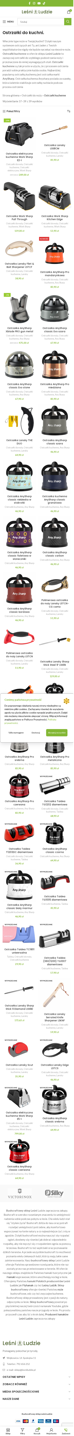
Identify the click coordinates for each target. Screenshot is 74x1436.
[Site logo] (37, 11)
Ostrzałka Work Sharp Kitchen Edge (54, 218)
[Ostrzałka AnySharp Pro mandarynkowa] (54, 252)
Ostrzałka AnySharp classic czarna (55, 850)
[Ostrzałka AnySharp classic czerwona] (19, 1151)
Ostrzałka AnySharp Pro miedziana (54, 386)
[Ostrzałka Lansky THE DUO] (19, 421)
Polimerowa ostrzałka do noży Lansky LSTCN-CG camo (55, 603)
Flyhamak (27, 1285)
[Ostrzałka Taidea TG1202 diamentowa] (54, 785)
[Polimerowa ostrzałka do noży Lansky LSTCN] (19, 638)
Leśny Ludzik (49, 1285)
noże (60, 1289)
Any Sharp (60, 282)
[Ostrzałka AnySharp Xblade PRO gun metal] (19, 309)
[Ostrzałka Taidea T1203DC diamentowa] (19, 833)
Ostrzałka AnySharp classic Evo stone (19, 386)
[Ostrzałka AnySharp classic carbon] (54, 533)
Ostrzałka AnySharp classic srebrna (55, 1120)
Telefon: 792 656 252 (18, 1363)
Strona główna (11, 95)
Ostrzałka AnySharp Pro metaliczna (54, 758)
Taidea (59, 811)
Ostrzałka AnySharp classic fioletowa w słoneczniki (19, 556)
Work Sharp (25, 170)
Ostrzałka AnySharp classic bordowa (19, 610)
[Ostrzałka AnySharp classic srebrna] (54, 1100)
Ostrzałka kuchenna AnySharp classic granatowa (54, 500)
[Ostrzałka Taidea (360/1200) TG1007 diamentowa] (54, 938)
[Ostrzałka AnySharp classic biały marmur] (19, 885)
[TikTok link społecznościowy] (44, 3)
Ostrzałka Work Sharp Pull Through (19, 218)
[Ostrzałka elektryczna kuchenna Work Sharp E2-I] (19, 134)
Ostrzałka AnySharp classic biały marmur (19, 906)
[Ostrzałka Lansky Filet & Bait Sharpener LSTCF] (19, 248)
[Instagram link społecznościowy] (34, 3)
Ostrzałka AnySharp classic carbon (55, 554)
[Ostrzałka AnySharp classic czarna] (54, 833)
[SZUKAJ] (67, 21)
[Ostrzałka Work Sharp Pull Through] (19, 196)
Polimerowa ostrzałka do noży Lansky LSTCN (19, 655)
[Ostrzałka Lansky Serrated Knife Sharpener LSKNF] (54, 994)
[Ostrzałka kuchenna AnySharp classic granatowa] (54, 477)
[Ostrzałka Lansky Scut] (19, 1049)
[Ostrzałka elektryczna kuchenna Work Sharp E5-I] (19, 1097)
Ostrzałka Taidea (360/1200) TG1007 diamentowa (54, 961)
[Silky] (54, 1193)
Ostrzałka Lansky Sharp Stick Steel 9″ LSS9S (54, 663)
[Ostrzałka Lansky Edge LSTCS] (54, 1049)
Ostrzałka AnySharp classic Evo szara (55, 330)
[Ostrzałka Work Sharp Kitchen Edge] (54, 196)
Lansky (59, 155)
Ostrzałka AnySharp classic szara (55, 442)
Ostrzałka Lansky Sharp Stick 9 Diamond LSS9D (19, 1007)
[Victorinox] (20, 1193)
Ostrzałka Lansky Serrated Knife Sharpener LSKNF (54, 1017)
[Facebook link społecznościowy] (30, 3)
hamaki (11, 1277)
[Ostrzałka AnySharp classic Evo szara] (54, 309)
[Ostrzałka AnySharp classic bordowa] (19, 589)
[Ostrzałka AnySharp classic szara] (54, 421)
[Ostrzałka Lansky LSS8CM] (54, 130)
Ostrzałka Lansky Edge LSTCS (55, 1066)
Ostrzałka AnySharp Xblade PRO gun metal (19, 330)
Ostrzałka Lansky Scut (19, 1065)
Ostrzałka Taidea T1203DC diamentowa (19, 850)
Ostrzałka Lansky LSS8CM (54, 147)
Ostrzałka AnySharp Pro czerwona (19, 803)
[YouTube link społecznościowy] (39, 3)
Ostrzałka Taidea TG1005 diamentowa (54, 898)
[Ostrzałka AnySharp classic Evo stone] (19, 365)
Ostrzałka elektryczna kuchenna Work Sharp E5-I (19, 1116)
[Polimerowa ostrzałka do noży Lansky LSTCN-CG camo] (54, 585)
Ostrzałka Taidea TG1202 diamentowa (54, 803)
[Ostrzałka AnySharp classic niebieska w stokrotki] (19, 477)
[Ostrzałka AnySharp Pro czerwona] (19, 785)
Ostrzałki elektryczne (18, 169)
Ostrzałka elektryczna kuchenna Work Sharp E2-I (19, 157)
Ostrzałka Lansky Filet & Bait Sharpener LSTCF (19, 265)
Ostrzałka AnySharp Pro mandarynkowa (54, 273)
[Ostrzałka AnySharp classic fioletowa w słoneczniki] (19, 533)
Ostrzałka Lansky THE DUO (19, 442)
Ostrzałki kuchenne (49, 447)
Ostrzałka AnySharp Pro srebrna (19, 758)
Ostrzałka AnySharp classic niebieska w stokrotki (19, 500)
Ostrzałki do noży (32, 95)
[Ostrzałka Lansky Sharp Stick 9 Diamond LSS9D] (19, 990)
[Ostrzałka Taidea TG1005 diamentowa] (54, 881)
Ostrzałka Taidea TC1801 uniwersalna (19, 951)
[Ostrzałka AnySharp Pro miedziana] (54, 365)
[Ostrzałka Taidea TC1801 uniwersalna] (19, 934)
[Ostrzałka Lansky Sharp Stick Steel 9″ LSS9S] (54, 642)
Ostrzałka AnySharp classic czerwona (19, 1168)
